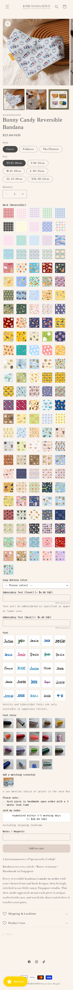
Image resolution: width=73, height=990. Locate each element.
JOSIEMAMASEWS (30, 984)
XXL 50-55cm (40, 179)
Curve (10, 149)
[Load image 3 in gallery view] (58, 99)
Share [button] (9, 934)
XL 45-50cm (14, 179)
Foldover (28, 149)
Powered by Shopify (50, 984)
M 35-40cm (13, 171)
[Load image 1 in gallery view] (14, 99)
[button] (7, 7)
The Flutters (51, 149)
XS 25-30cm (14, 163)
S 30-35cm (37, 163)
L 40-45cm (37, 171)
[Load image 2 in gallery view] (36, 99)
